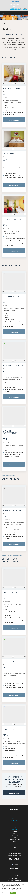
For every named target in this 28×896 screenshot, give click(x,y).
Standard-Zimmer (14, 820)
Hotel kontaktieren (14, 793)
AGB (15, 837)
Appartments (14, 831)
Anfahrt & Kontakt (14, 835)
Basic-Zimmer (14, 818)
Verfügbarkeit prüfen (14, 120)
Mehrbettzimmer (15, 825)
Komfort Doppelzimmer (14, 822)
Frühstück (15, 827)
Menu (3, 13)
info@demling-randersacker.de (18, 9)
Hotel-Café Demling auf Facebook (14, 855)
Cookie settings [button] (5, 892)
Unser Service (15, 829)
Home (2, 23)
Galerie (14, 841)
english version (15, 843)
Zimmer (14, 816)
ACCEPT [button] (13, 892)
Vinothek (14, 833)
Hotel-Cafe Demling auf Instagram (14, 853)
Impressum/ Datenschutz (15, 839)
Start (15, 814)
